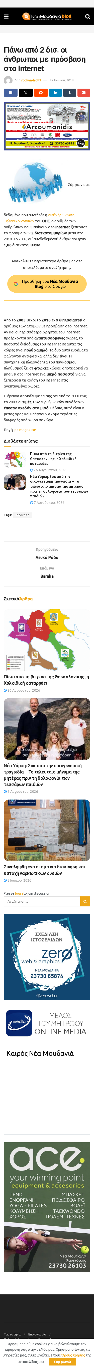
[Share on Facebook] (11, 93)
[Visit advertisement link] (47, 126)
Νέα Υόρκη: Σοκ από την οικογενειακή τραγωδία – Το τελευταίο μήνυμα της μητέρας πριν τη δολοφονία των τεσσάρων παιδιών (59, 486)
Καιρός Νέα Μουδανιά (40, 1053)
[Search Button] (87, 16)
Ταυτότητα (12, 1334)
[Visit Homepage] (47, 17)
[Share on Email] (83, 93)
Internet (22, 515)
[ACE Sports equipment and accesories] (47, 1207)
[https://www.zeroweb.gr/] (47, 957)
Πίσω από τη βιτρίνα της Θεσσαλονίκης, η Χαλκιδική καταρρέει (53, 459)
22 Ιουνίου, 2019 (61, 80)
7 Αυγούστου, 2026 (48, 503)
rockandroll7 (31, 80)
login (19, 893)
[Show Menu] (6, 16)
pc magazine (25, 430)
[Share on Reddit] (41, 93)
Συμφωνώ (62, 1361)
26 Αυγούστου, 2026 (49, 470)
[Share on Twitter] (26, 93)
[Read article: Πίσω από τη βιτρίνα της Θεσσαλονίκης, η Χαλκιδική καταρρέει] (15, 460)
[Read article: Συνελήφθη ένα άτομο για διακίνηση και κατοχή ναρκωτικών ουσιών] (47, 830)
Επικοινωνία (37, 1334)
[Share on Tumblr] (69, 93)
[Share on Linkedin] (55, 93)
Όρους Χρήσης (73, 1355)
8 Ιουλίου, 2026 (19, 880)
